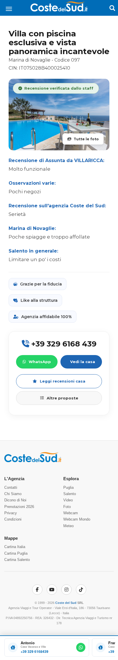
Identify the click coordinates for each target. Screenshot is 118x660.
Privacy (10, 513)
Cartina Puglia (15, 553)
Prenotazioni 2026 (19, 507)
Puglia (68, 487)
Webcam (70, 513)
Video (68, 500)
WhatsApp (40, 361)
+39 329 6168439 (34, 651)
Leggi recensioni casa (62, 381)
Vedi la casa (82, 361)
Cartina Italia (14, 547)
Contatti (10, 487)
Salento (69, 494)
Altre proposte (62, 398)
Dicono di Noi (15, 500)
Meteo (68, 526)
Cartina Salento (17, 559)
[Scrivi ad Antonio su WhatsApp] (80, 647)
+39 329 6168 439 (63, 343)
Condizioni (12, 519)
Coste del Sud (65, 602)
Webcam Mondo (76, 519)
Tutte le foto (86, 139)
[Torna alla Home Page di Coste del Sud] (32, 461)
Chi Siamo (12, 494)
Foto (67, 507)
